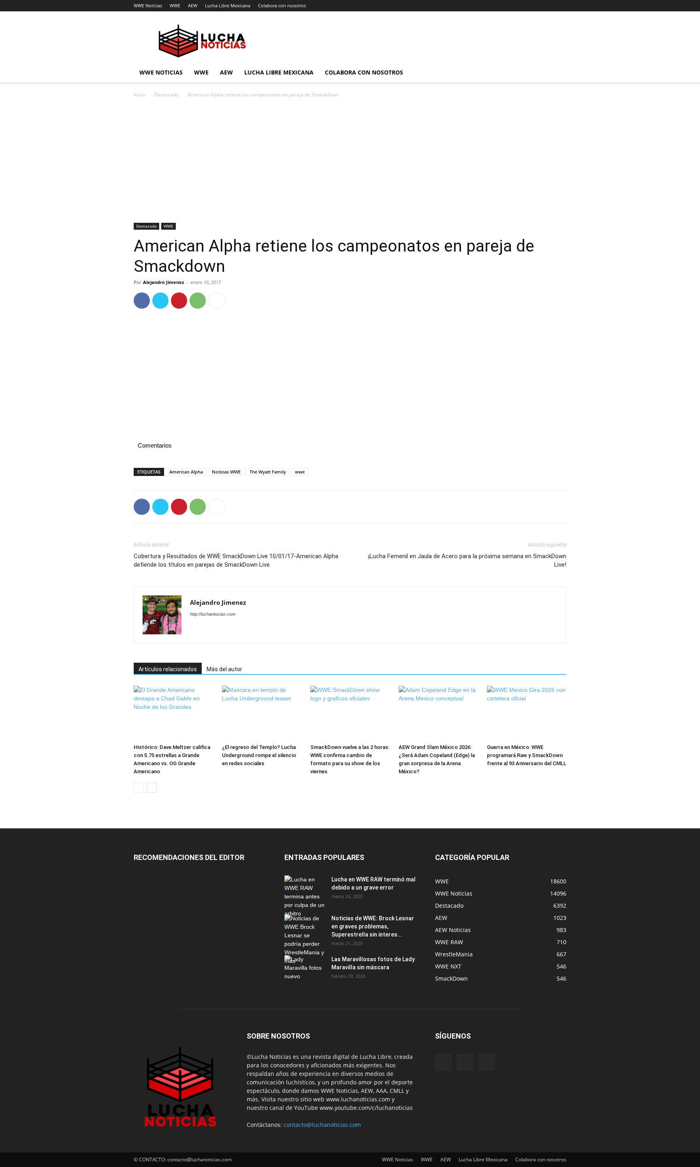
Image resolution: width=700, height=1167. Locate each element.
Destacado (166, 94)
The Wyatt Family (268, 472)
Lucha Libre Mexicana (227, 5)
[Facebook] (142, 300)
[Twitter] (160, 300)
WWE (175, 5)
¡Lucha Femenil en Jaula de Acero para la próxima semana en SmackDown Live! (467, 560)
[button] (556, 73)
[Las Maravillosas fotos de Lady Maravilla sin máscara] (304, 969)
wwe (300, 472)
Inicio (139, 94)
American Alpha (186, 472)
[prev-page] (139, 788)
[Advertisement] (350, 163)
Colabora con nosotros (282, 5)
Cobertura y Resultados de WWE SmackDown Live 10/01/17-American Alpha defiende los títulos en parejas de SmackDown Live (236, 560)
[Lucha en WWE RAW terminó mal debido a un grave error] (304, 896)
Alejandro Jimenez (163, 282)
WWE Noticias (148, 5)
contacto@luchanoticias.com (322, 1125)
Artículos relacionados (168, 669)
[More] (216, 300)
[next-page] (152, 788)
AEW (192, 5)
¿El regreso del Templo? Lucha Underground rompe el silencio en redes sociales (259, 755)
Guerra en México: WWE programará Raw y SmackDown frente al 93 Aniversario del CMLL (526, 755)
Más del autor (224, 669)
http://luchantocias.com (212, 614)
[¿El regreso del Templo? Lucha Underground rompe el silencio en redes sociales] (261, 713)
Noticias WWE (226, 472)
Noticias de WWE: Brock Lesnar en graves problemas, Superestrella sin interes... (372, 926)
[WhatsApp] (198, 300)
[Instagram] (465, 1062)
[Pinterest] (179, 300)
